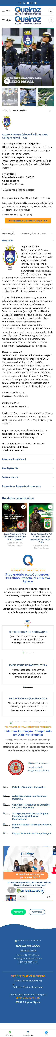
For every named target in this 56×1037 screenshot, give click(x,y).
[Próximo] (52, 110)
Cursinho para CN (17, 202)
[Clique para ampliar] (7, 81)
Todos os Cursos (41, 198)
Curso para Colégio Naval (40, 202)
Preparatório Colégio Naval (16, 209)
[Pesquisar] (51, 10)
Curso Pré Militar (19, 110)
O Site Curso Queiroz (20, 994)
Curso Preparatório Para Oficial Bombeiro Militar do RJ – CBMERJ (15, 537)
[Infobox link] (28, 634)
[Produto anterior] (47, 110)
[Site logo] (28, 10)
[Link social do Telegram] (35, 3)
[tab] (8, 233)
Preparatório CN (42, 206)
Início (4, 110)
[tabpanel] (28, 859)
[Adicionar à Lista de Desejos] (23, 507)
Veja (22, 897)
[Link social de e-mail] (28, 3)
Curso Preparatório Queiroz (18, 206)
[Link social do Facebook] (20, 3)
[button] (28, 859)
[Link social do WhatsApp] (31, 3)
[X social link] (24, 3)
